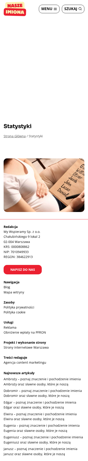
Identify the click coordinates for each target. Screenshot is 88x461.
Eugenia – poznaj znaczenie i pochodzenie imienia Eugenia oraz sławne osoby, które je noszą (42, 428)
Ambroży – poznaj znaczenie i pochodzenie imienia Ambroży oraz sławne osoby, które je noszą (42, 381)
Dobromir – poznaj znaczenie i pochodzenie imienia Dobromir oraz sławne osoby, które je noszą (43, 393)
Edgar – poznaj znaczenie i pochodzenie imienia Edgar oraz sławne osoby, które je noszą (40, 404)
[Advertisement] (44, 64)
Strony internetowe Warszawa (26, 347)
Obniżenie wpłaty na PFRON (25, 332)
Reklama (10, 327)
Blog (7, 287)
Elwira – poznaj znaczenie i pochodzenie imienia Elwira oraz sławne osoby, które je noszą (40, 416)
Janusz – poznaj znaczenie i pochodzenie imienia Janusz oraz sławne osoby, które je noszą (40, 451)
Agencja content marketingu (25, 362)
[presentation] (44, 185)
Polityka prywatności (19, 307)
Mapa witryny (14, 292)
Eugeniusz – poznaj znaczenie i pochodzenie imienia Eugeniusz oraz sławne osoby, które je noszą (43, 439)
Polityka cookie (14, 312)
